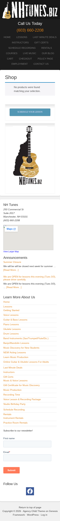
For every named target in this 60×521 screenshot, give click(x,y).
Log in (44, 514)
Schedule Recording (22, 48)
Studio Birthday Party (14, 404)
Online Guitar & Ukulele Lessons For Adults (26, 361)
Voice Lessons (10, 315)
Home (7, 37)
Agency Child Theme (34, 511)
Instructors (20, 42)
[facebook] (30, 491)
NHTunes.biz (29, 9)
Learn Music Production (15, 357)
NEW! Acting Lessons (14, 352)
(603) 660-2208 (30, 30)
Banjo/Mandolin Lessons (16, 343)
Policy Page (45, 58)
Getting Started (11, 310)
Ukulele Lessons (12, 329)
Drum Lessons (11, 333)
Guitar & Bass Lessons (15, 319)
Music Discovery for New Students (21, 347)
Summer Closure (12, 262)
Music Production (12, 390)
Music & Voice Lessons (15, 380)
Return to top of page (30, 507)
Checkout (25, 58)
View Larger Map (11, 251)
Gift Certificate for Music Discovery (21, 385)
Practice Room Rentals (15, 422)
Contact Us (41, 64)
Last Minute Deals (44, 37)
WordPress (33, 514)
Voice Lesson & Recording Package (22, 399)
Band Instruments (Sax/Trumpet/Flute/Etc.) (25, 338)
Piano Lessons (11, 324)
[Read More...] (10, 270)
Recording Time (11, 394)
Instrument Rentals (13, 418)
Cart (10, 58)
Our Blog (48, 53)
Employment (20, 64)
